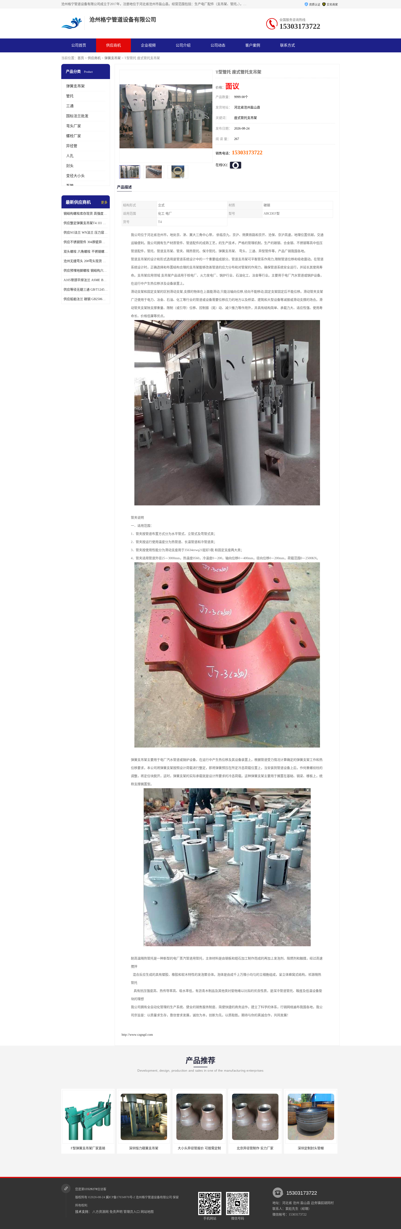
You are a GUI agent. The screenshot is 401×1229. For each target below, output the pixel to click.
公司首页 (78, 45)
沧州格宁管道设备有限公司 (154, 1197)
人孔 (70, 156)
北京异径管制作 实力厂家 (199, 1148)
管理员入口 (131, 1211)
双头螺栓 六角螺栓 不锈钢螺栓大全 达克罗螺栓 (86, 251)
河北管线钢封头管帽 (310, 1148)
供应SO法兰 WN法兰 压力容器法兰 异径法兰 (86, 232)
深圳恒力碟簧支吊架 (88, 1148)
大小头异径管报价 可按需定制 (143, 1148)
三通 (70, 106)
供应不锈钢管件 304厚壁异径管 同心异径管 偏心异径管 (86, 242)
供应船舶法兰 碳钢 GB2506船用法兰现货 (86, 299)
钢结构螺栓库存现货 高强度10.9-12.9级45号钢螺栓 (86, 213)
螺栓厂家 (73, 136)
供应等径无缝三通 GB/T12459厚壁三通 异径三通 (86, 289)
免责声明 (116, 1211)
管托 (70, 96)
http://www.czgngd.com (137, 1034)
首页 (81, 58)
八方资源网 (100, 1211)
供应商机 (113, 45)
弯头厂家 (73, 126)
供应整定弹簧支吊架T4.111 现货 (86, 223)
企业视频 (148, 45)
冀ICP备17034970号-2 (120, 1197)
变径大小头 (75, 176)
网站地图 (147, 1211)
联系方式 (287, 45)
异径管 (71, 146)
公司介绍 (183, 45)
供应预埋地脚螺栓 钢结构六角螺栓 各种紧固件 (86, 270)
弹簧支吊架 (112, 58)
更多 (104, 202)
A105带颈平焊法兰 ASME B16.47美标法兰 (86, 280)
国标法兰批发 (77, 116)
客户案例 (252, 45)
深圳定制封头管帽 (255, 1148)
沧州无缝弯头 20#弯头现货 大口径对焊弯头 (86, 261)
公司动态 (217, 45)
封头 (70, 166)
